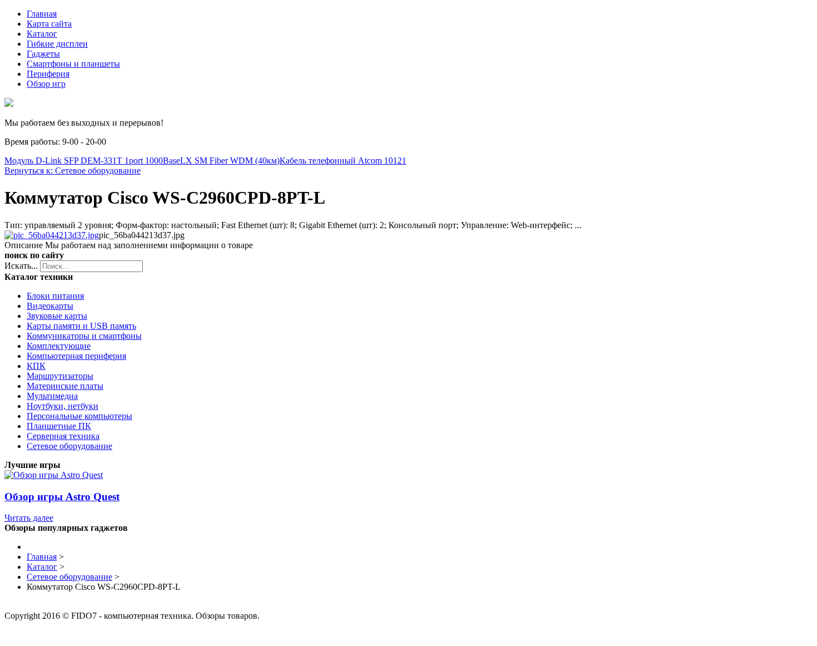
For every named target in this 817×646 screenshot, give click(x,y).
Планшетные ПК (59, 426)
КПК (36, 366)
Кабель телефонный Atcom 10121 (343, 160)
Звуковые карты (57, 315)
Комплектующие (59, 346)
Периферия (48, 73)
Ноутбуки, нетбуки (62, 406)
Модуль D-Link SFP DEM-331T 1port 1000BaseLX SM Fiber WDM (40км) (142, 160)
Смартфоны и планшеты (73, 63)
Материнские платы (65, 386)
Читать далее (28, 517)
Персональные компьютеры (79, 416)
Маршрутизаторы (60, 376)
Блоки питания (55, 295)
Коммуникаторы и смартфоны (84, 336)
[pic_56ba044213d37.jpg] (51, 235)
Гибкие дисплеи (57, 43)
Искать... (21, 265)
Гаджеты (43, 53)
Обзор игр (46, 83)
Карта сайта (49, 23)
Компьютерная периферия (76, 356)
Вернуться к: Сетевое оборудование (72, 170)
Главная (42, 13)
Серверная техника (63, 436)
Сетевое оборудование (69, 446)
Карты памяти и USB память (81, 326)
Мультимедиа (52, 396)
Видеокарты (50, 305)
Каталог (42, 33)
